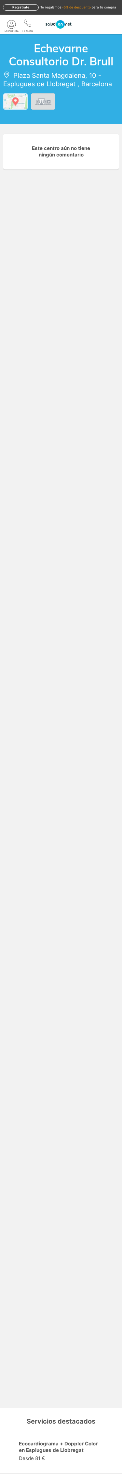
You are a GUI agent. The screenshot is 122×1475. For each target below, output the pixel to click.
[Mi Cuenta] (11, 24)
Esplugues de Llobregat (39, 84)
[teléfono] (28, 24)
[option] (61, 1452)
